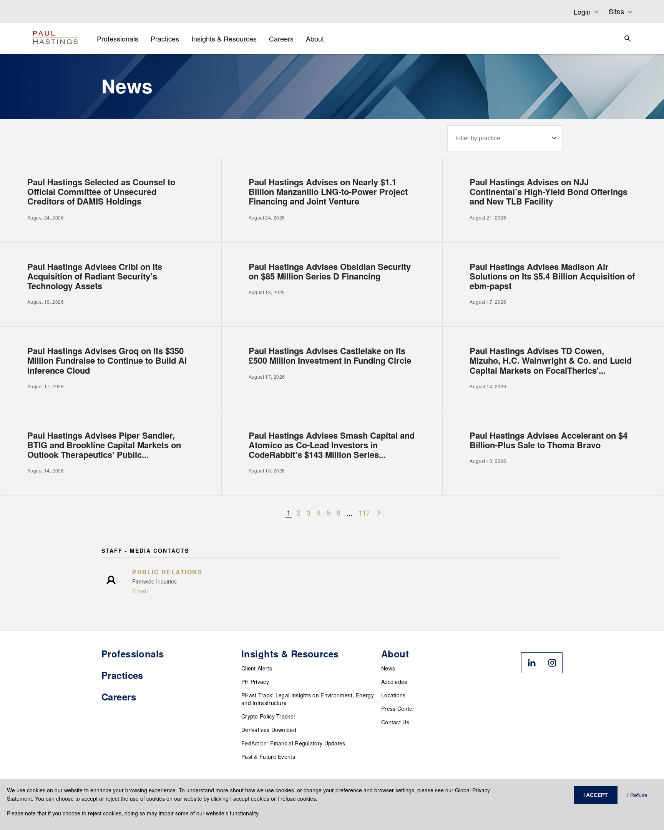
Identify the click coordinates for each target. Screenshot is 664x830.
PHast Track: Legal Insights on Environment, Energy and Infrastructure (307, 699)
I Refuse (637, 795)
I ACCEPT (595, 795)
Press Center (398, 708)
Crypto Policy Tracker (268, 716)
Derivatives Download (268, 730)
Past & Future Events (268, 756)
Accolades (394, 681)
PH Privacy (255, 681)
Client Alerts (256, 668)
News (388, 668)
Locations (393, 695)
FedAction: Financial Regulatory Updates (293, 743)
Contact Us (395, 722)
